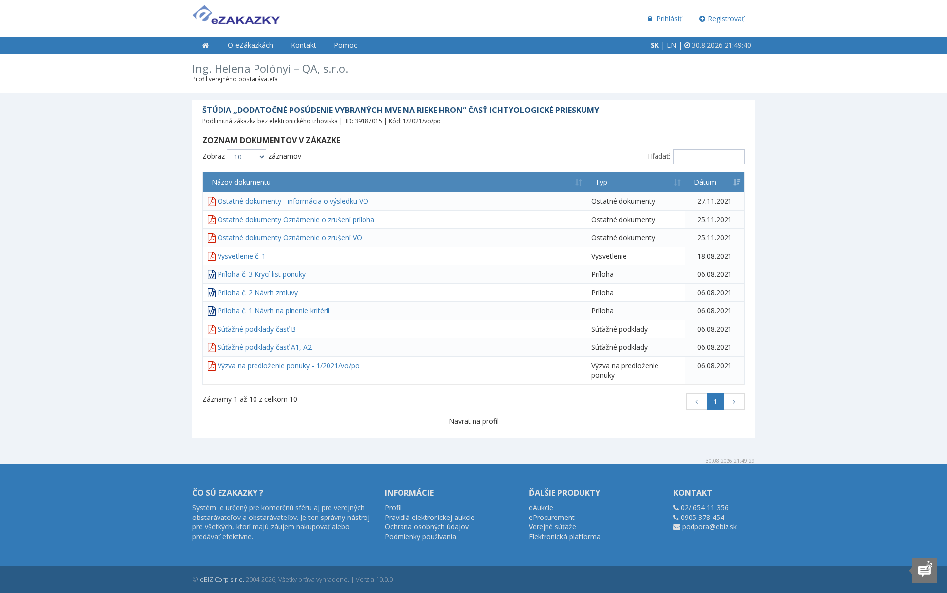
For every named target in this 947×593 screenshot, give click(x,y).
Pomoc (345, 45)
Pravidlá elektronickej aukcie (429, 517)
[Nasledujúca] (734, 401)
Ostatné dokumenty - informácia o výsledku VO (293, 201)
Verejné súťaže (552, 526)
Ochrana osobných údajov (427, 526)
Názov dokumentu (241, 181)
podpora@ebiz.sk (709, 526)
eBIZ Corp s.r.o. (222, 579)
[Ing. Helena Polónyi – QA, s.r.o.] (236, 12)
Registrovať (726, 18)
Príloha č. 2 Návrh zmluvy (258, 292)
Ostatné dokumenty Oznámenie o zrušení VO (290, 237)
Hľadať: (659, 156)
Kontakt (303, 45)
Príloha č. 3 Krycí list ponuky (262, 274)
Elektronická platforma (565, 536)
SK (655, 45)
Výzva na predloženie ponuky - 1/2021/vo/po (289, 365)
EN (671, 45)
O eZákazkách (250, 45)
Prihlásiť (668, 18)
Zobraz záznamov (251, 156)
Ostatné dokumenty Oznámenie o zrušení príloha (296, 219)
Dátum (705, 181)
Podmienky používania (420, 536)
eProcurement (552, 517)
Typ (601, 181)
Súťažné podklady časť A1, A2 (265, 347)
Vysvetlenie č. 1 (242, 255)
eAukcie (541, 507)
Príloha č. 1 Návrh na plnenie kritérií (273, 310)
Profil (393, 507)
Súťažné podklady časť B (257, 329)
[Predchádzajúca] (697, 401)
